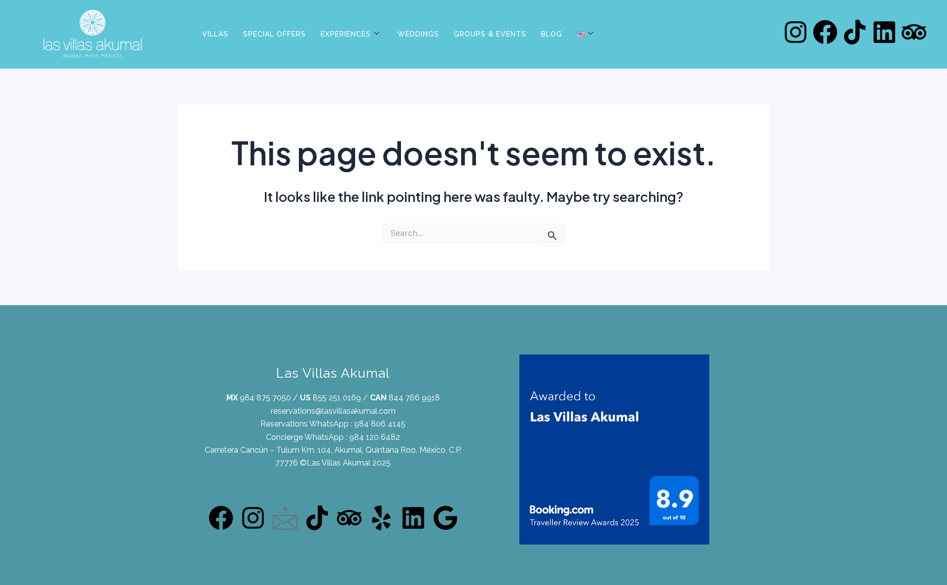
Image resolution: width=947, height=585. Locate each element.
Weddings (418, 34)
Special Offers (274, 34)
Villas (215, 34)
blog (551, 34)
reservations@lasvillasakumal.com (333, 411)
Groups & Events (490, 34)
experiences (346, 34)
